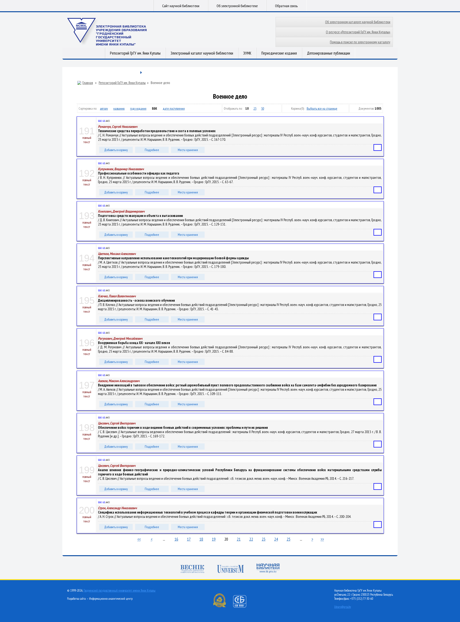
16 (176, 539)
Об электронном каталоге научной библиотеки (357, 22)
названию (119, 108)
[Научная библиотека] (268, 569)
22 (251, 539)
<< (139, 539)
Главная (87, 83)
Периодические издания (279, 53)
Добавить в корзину (116, 150)
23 (263, 539)
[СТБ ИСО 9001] (242, 607)
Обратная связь (286, 5)
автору (104, 108)
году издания (138, 108)
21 (239, 539)
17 (189, 539)
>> (322, 539)
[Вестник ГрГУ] (192, 569)
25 (254, 108)
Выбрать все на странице (322, 108)
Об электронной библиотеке (237, 5)
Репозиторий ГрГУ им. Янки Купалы (135, 53)
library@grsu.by (342, 607)
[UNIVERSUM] (230, 569)
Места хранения (188, 150)
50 (262, 108)
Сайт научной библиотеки (180, 5)
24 (276, 539)
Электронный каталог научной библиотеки (202, 53)
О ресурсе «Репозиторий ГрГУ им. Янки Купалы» (358, 32)
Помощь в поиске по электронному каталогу (360, 42)
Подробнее (152, 150)
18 (201, 539)
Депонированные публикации (328, 53)
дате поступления (174, 108)
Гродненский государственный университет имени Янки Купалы (119, 590)
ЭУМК (247, 53)
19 (214, 539)
